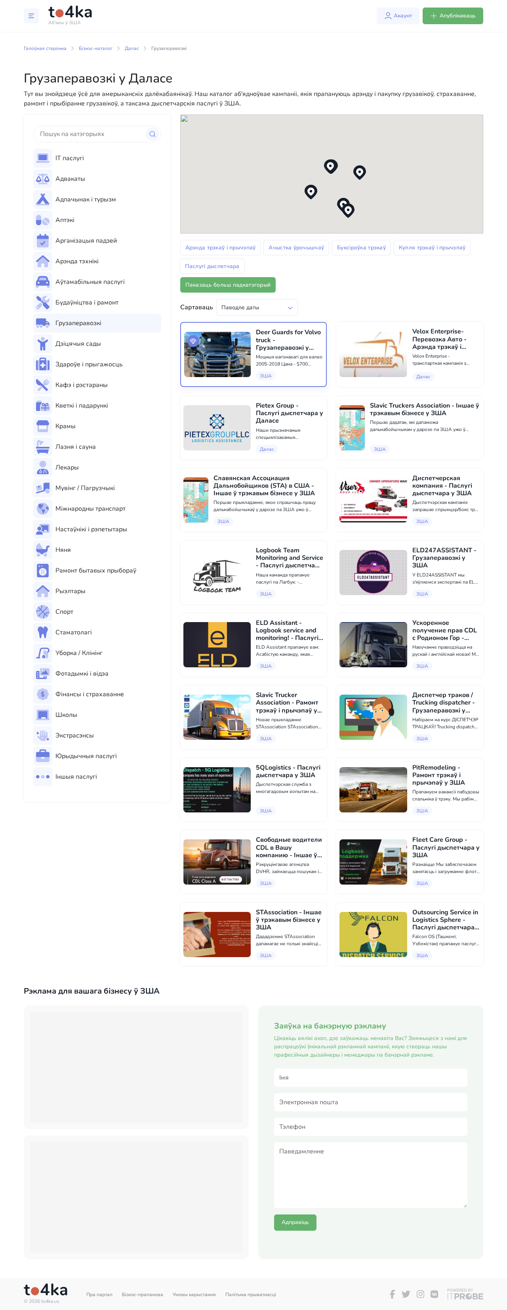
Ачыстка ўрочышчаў (296, 247)
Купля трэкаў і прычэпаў (432, 247)
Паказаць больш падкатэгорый (228, 285)
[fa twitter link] (406, 1294)
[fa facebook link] (392, 1294)
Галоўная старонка (45, 48)
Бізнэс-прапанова (142, 1294)
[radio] (97, 158)
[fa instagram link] (420, 1294)
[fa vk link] (434, 1294)
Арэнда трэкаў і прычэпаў (220, 247)
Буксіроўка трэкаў (361, 247)
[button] (359, 172)
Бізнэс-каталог (95, 48)
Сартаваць (196, 307)
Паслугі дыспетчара (212, 266)
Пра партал (99, 1294)
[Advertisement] (136, 1067)
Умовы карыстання (194, 1294)
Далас (132, 48)
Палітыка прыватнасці (250, 1294)
